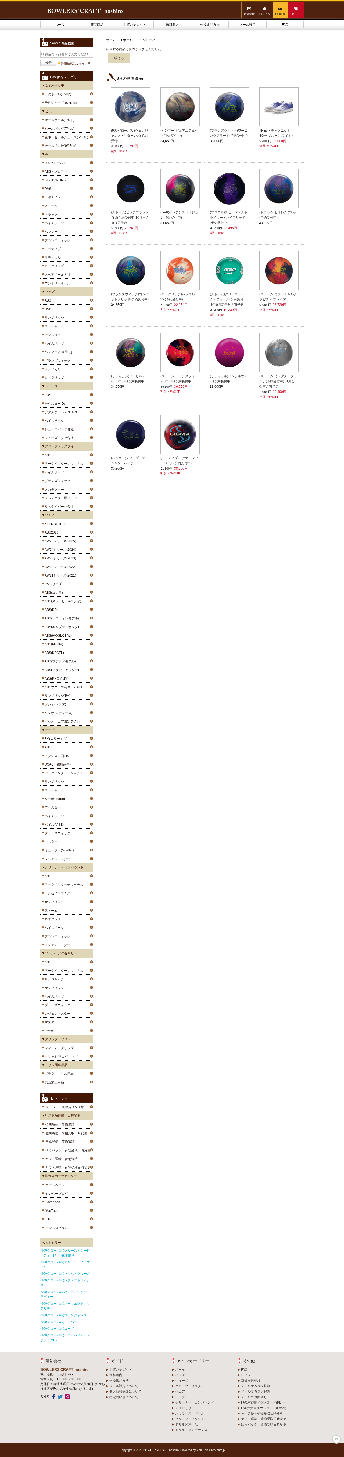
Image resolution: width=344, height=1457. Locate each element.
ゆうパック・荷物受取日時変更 (68, 1150)
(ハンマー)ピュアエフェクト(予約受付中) (179, 133)
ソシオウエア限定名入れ (61, 721)
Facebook (52, 1202)
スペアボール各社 (56, 275)
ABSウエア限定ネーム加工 (63, 687)
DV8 (47, 189)
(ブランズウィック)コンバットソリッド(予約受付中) (130, 296)
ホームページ (55, 1185)
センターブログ (56, 1193)
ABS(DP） (51, 610)
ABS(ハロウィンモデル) (61, 618)
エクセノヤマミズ (56, 893)
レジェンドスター (56, 859)
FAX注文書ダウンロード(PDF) (263, 1402)
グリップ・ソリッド (189, 1419)
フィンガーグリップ (58, 1048)
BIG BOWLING (54, 180)
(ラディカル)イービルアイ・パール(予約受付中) (128, 378)
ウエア (180, 1391)
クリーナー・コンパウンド (194, 1402)
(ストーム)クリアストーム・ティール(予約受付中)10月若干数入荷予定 (227, 299)
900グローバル (148, 40)
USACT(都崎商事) (57, 764)
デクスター (52, 335)
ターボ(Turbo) (54, 799)
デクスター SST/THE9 (60, 412)
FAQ (285, 25)
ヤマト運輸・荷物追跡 (61, 1159)
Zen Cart (202, 1450)
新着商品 (97, 25)
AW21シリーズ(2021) (59, 575)
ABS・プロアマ (55, 171)
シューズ (181, 1381)
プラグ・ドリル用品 (58, 1074)
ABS (47, 300)
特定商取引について (123, 1397)
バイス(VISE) (53, 825)
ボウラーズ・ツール (189, 1413)
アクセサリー (185, 1408)
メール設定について (123, 1386)
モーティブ (52, 249)
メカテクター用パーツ (60, 498)
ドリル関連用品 (186, 1424)
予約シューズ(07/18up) (60, 103)
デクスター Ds (54, 403)
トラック (50, 214)
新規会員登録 (250, 1381)
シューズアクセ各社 (58, 438)
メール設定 (247, 25)
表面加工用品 (53, 1082)
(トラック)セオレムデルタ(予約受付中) (278, 215)
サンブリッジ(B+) (56, 696)
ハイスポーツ (53, 223)
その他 (48, 1031)
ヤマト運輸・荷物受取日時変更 (68, 1167)
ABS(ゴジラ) (53, 593)
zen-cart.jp (218, 1450)
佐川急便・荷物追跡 (59, 1124)
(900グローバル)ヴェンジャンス (63, 1315)
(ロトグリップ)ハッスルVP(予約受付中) (177, 296)
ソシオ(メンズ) (54, 704)
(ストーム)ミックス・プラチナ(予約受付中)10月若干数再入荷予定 (278, 381)
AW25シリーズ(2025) (59, 541)
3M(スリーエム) (55, 739)
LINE (49, 1219)
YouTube (52, 1211)
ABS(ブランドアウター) (61, 670)
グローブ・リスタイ (189, 1386)
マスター (50, 842)
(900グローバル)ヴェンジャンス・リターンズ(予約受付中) (129, 136)
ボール (180, 1370)
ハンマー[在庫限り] (57, 352)
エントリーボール (56, 283)
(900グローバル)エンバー (58, 1322)
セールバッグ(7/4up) (58, 129)
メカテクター (53, 489)
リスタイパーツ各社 (58, 507)
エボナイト (52, 197)
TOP (336, 1439)
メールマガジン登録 (255, 1386)
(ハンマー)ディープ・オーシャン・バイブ (130, 460)
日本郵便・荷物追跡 (59, 1142)
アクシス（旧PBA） (58, 756)
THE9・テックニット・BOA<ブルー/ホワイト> (276, 133)
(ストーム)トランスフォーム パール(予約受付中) (179, 378)
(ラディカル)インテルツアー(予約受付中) (229, 378)
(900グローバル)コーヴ (57, 1329)
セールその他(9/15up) (59, 146)
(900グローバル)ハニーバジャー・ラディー (65, 1294)
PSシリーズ (52, 584)
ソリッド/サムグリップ (60, 1057)
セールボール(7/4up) (58, 120)
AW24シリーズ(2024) (59, 550)
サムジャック (53, 979)
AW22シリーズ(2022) (59, 567)
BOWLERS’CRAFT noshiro (161, 1450)
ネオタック (52, 919)
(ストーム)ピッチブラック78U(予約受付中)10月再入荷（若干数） (130, 217)
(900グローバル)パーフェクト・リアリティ (65, 1306)
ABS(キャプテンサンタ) (61, 627)
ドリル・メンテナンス (191, 1430)
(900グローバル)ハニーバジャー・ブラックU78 (65, 1337)
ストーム (50, 206)
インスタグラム (56, 1228)
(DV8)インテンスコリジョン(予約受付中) (179, 215)
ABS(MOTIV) (53, 644)
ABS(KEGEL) (53, 653)
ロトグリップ (53, 266)
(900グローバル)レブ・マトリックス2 (65, 1282)
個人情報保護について (125, 1391)
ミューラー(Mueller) (58, 850)
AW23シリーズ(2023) (59, 558)
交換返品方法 (210, 25)
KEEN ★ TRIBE (55, 524)
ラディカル (52, 257)
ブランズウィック (56, 240)
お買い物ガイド (134, 25)
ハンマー (50, 232)
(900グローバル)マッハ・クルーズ (65, 1273)
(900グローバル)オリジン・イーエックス (65, 1264)
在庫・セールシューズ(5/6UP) (65, 137)
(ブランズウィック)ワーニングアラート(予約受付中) (229, 133)
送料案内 (172, 25)
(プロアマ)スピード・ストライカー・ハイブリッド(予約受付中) (229, 217)
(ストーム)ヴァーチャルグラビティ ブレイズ (278, 296)
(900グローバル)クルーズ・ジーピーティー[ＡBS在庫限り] (65, 1253)
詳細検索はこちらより (76, 63)
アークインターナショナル (63, 464)
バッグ (180, 1375)
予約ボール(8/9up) (57, 94)
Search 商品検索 (62, 43)
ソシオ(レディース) (58, 713)
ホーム (59, 25)
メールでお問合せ (254, 1397)
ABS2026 (51, 532)
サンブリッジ (53, 318)
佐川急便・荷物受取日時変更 (66, 1133)
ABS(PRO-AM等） (57, 678)
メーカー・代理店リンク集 (64, 1107)
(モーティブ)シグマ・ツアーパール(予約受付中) (179, 460)
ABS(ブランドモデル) (59, 661)
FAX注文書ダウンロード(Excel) (263, 1408)
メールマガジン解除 (255, 1391)
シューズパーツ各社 (58, 429)
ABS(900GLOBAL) (57, 635)
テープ (180, 1397)
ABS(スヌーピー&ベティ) (62, 601)
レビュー (247, 1375)
